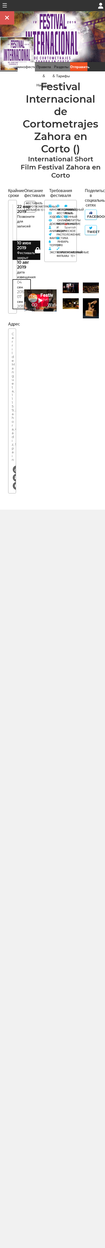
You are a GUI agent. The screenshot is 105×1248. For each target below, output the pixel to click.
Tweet (91, 232)
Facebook (91, 217)
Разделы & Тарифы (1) (61, 76)
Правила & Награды (43, 76)
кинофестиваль (30, 67)
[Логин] (100, 5)
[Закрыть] (7, 18)
